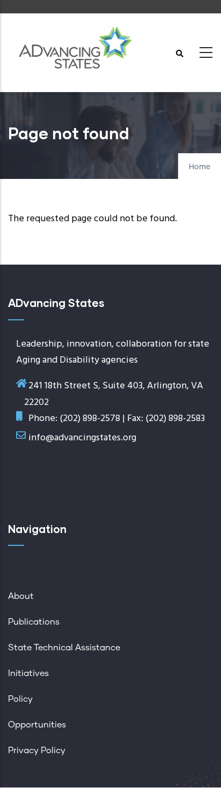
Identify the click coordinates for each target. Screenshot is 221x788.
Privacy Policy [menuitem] (36, 750)
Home (199, 167)
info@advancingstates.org (82, 438)
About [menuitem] (21, 596)
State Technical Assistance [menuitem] (64, 647)
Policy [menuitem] (20, 699)
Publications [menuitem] (34, 622)
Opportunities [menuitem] (37, 725)
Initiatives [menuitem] (28, 673)
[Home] (75, 49)
